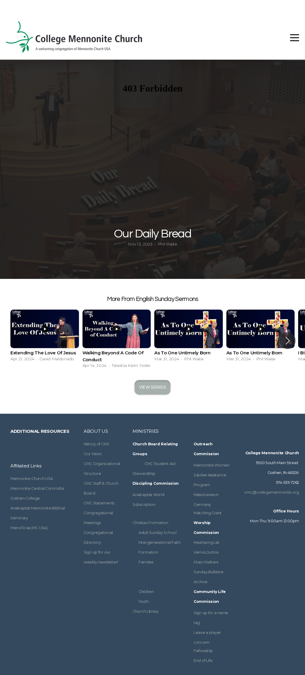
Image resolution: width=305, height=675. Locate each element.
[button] (288, 340)
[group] (44, 337)
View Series (152, 387)
